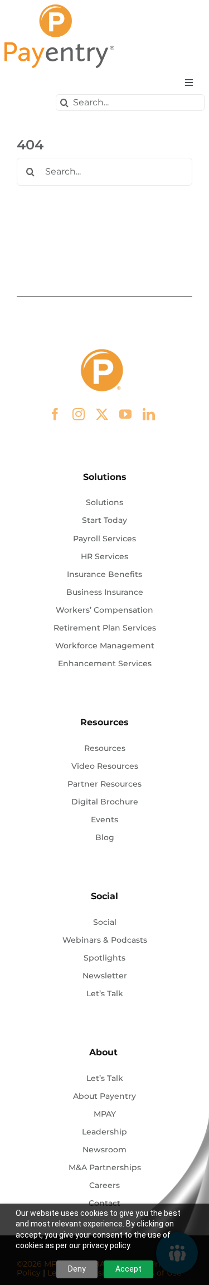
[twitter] (102, 414)
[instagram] (78, 414)
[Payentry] (60, 8)
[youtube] (125, 414)
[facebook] (55, 414)
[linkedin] (149, 414)
